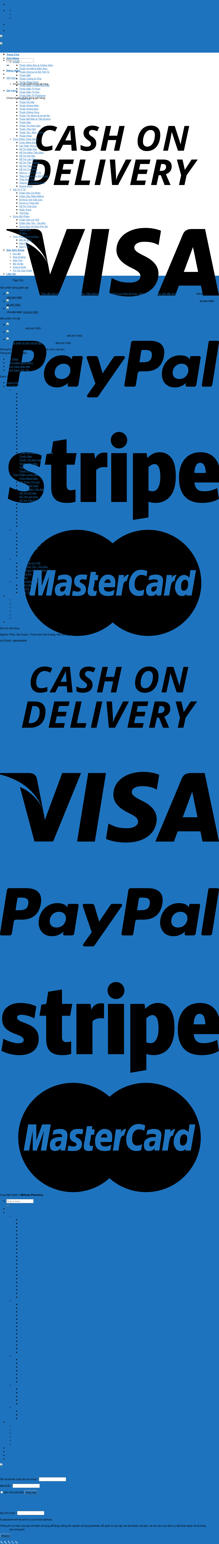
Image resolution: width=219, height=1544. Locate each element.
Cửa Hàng (12, 58)
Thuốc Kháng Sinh (28, 108)
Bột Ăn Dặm (25, 239)
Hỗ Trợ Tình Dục (28, 206)
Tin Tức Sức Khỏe (22, 270)
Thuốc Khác (25, 135)
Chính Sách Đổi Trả (17, 370)
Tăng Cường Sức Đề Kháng (33, 176)
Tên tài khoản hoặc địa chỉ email (19, 1479)
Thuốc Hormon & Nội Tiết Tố (34, 71)
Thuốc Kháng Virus (29, 112)
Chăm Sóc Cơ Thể (29, 219)
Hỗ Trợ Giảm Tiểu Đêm (31, 152)
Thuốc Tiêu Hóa (27, 129)
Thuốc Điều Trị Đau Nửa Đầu (34, 85)
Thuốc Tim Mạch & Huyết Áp (34, 115)
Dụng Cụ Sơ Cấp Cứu (30, 199)
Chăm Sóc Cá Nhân (29, 192)
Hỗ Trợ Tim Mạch (28, 169)
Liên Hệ (11, 274)
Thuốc (16, 61)
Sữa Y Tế (24, 246)
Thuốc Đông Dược (29, 82)
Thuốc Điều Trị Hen (29, 92)
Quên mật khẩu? (9, 1499)
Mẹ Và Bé (18, 263)
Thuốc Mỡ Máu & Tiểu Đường (35, 118)
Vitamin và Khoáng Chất (32, 182)
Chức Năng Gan (27, 142)
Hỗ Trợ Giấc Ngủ (28, 149)
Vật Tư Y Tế (19, 189)
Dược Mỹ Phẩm (21, 216)
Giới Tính (17, 260)
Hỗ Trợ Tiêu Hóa (28, 166)
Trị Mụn (23, 233)
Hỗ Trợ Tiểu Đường (29, 162)
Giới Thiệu (12, 359)
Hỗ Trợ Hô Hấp (27, 155)
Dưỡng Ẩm (25, 229)
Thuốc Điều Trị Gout (29, 88)
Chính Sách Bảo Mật (18, 366)
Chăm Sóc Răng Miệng (31, 196)
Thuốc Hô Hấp (26, 102)
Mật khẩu (6, 1486)
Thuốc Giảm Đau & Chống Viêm (36, 65)
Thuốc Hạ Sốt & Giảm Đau (33, 68)
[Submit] (7, 65)
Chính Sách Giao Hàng (19, 363)
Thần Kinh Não (27, 179)
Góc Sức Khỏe (15, 250)
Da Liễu (17, 253)
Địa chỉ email (8, 1513)
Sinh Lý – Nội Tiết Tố (30, 172)
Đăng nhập (31, 1492)
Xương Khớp (26, 186)
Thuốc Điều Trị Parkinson (32, 95)
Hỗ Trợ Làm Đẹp (28, 159)
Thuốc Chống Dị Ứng (30, 78)
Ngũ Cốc (24, 243)
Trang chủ (5, 280)
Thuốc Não (25, 122)
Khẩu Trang (25, 209)
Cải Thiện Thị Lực (28, 145)
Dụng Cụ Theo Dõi (29, 203)
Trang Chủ (12, 54)
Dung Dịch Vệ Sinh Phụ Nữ (33, 226)
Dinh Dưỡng (19, 257)
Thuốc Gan (25, 98)
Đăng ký (5, 1535)
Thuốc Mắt (24, 75)
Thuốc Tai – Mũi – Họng (31, 132)
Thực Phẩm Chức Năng (25, 139)
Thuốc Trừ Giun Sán (29, 125)
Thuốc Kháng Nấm (29, 105)
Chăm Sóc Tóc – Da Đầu (32, 223)
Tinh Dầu (24, 213)
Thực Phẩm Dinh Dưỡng (25, 236)
